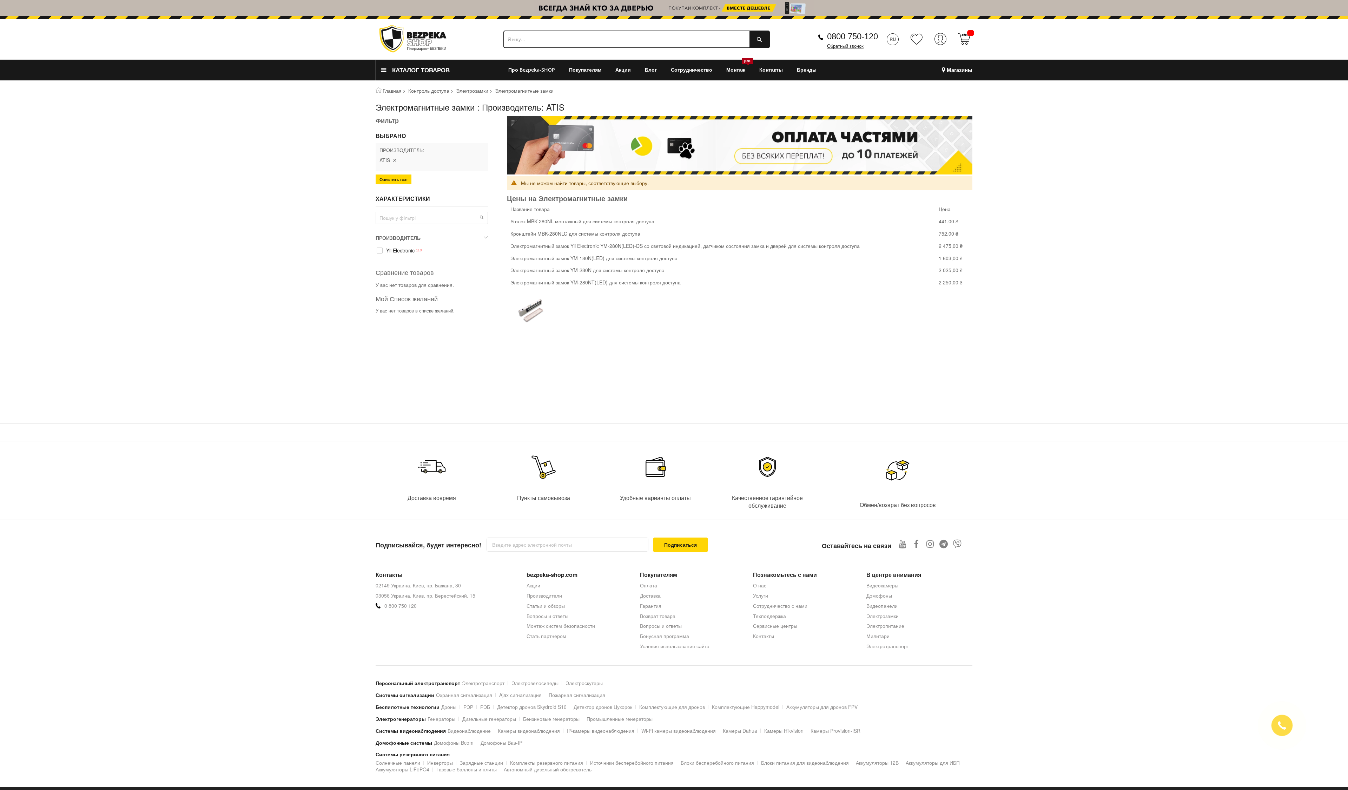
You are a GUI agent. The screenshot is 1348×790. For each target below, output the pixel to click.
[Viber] (957, 543)
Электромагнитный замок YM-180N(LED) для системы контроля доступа (594, 258)
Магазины (959, 70)
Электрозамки (472, 90)
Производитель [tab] (398, 237)
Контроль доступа (428, 90)
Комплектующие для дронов (672, 706)
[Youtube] (902, 543)
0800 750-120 (852, 36)
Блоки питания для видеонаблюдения (805, 762)
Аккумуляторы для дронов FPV (822, 706)
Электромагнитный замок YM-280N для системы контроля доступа (587, 270)
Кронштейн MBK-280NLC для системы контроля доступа (575, 233)
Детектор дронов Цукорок (603, 706)
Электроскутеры (584, 682)
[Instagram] (930, 543)
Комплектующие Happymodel (745, 706)
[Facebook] (916, 543)
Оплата (648, 585)
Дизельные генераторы (489, 718)
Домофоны (879, 595)
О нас (759, 585)
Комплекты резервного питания (546, 762)
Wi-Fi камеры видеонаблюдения (678, 730)
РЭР (468, 706)
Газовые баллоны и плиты (466, 769)
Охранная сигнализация (464, 694)
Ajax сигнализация (520, 694)
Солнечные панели (398, 762)
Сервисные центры (775, 625)
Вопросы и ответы (547, 615)
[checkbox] (432, 250)
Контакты (763, 635)
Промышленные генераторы (620, 718)
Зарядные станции (481, 762)
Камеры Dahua (740, 730)
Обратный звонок (845, 46)
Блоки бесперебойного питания (717, 762)
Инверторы (440, 762)
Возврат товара (657, 615)
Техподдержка (769, 615)
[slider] (674, 10)
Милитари (878, 635)
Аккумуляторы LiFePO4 (402, 769)
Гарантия (650, 605)
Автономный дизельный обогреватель (548, 769)
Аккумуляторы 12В (877, 762)
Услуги (760, 595)
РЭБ (485, 706)
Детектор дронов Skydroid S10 (532, 706)
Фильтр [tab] (387, 120)
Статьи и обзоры (546, 605)
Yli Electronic (400, 250)
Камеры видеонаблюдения (529, 730)
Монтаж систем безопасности (561, 625)
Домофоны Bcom (454, 742)
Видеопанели (882, 605)
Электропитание (885, 625)
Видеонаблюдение (469, 730)
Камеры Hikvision (784, 730)
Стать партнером (546, 635)
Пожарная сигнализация (577, 694)
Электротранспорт (887, 646)
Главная (392, 90)
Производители (544, 595)
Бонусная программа (664, 635)
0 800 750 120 (400, 606)
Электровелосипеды (535, 682)
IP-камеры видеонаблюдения (600, 730)
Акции (533, 585)
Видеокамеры (882, 585)
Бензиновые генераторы (551, 718)
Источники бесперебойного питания (632, 762)
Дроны (448, 706)
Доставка (650, 595)
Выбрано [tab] (391, 136)
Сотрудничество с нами (780, 605)
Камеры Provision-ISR (835, 730)
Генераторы (441, 718)
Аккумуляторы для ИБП (933, 762)
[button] (481, 217)
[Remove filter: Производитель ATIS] (394, 160)
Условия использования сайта (674, 646)
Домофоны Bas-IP (501, 742)
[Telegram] (943, 543)
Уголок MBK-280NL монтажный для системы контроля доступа (582, 221)
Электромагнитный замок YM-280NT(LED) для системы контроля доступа (595, 282)
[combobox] (636, 39)
